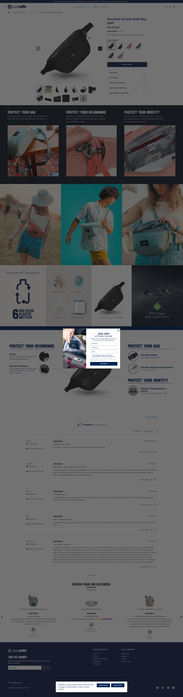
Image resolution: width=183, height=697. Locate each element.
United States (103, 685)
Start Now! (103, 364)
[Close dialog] (118, 330)
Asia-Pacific (118, 685)
